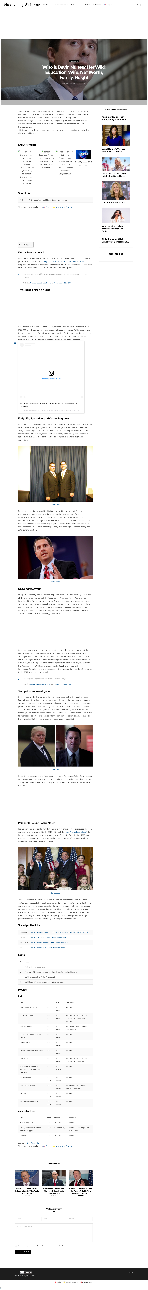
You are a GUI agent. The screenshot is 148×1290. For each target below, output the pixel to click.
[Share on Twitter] (8, 123)
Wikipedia (35, 1143)
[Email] (8, 134)
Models (87, 5)
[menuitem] (109, 5)
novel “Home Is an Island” (75, 832)
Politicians (97, 5)
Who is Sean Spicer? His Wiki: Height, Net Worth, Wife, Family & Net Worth (27, 1191)
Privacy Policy (26, 1276)
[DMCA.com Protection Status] (26, 1273)
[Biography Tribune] (22, 5)
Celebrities (75, 5)
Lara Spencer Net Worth (113, 202)
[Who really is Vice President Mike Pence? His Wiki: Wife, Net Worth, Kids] (54, 1178)
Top (131, 1272)
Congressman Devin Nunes (40, 283)
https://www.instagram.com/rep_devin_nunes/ (49, 942)
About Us (18, 1276)
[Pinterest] (8, 128)
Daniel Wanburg (69, 83)
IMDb (27, 1143)
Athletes (45, 5)
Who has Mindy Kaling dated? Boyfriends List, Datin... (113, 229)
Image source (55, 504)
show (30, 245)
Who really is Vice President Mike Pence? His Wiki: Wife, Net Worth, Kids (53, 1191)
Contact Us (34, 1276)
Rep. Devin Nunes (40, 410)
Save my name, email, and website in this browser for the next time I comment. (44, 1246)
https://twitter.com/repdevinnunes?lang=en (48, 937)
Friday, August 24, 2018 (62, 283)
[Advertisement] (74, 25)
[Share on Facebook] (8, 118)
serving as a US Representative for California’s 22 (63, 261)
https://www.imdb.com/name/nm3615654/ (48, 947)
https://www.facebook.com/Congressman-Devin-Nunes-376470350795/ (59, 932)
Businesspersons (60, 5)
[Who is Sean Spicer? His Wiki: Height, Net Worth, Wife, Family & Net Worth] (27, 1178)
